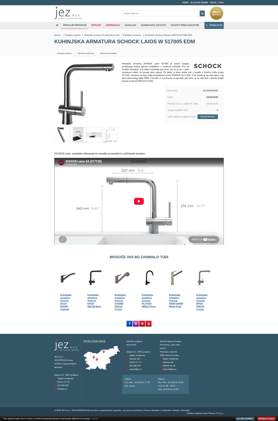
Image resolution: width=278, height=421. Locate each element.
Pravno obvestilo (151, 410)
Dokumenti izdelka (108, 53)
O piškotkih (166, 410)
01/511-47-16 (215, 25)
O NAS (221, 3)
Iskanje (176, 410)
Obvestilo (185, 410)
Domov (185, 3)
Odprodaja (113, 25)
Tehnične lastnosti (85, 53)
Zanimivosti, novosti (153, 25)
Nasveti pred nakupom (185, 25)
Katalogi (130, 25)
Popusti (96, 25)
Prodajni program (74, 25)
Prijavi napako (207, 117)
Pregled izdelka (64, 53)
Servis (213, 3)
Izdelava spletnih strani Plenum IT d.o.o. (205, 413)
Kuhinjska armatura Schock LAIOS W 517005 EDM (168, 35)
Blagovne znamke (199, 3)
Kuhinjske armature (132, 35)
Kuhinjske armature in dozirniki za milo (101, 35)
